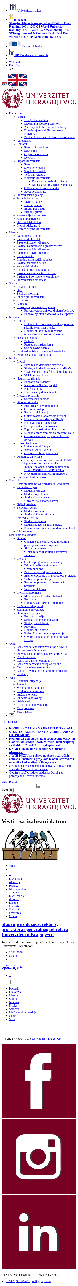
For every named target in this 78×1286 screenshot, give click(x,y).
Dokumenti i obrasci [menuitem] (36, 630)
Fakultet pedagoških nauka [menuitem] (33, 252)
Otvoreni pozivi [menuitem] (33, 568)
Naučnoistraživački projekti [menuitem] (40, 385)
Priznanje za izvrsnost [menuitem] (37, 381)
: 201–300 (32, 23)
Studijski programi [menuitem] (28, 293)
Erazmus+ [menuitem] (30, 599)
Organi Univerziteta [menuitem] (28, 161)
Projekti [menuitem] (21, 558)
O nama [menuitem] (21, 538)
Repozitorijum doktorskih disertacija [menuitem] (45, 473)
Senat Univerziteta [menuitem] (35, 171)
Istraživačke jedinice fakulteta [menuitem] (41, 392)
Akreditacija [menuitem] (24, 140)
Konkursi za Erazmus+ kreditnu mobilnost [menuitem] (49, 528)
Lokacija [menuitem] (29, 157)
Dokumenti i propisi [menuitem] (29, 613)
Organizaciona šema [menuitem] (36, 154)
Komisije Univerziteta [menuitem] (37, 178)
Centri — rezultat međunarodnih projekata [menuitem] (42, 670)
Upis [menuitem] (19, 290)
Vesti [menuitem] (12, 677)
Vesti (12, 865)
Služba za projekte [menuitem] (35, 548)
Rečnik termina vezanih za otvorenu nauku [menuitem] (49, 432)
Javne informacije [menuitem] (27, 198)
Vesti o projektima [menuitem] (35, 589)
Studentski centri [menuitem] (27, 507)
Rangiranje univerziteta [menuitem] (30, 609)
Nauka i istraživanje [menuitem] (28, 378)
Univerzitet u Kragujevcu (47, 1038)
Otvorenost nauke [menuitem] (27, 402)
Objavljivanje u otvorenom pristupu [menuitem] (45, 415)
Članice (13, 995)
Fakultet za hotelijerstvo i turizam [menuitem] (36, 273)
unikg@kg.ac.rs (41, 1281)
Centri (12, 1015)
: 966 (53, 30)
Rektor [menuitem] (28, 164)
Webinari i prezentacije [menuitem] (37, 579)
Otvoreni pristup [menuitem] (34, 409)
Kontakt (14, 65)
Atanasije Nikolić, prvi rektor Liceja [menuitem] (45, 127)
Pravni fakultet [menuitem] (25, 256)
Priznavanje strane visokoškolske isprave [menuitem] (48, 314)
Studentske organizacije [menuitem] (38, 497)
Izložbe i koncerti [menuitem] (27, 694)
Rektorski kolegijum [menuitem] (36, 147)
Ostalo (13, 916)
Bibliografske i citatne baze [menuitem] (40, 422)
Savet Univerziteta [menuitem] (35, 167)
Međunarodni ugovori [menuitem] (30, 606)
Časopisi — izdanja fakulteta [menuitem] (41, 453)
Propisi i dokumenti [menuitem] (28, 225)
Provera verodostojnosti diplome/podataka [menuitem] (49, 310)
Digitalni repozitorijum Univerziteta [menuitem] (45, 429)
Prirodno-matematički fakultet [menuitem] (34, 259)
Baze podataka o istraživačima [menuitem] (42, 426)
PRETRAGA (10, 782)
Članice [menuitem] (13, 232)
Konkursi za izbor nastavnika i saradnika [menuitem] (41, 351)
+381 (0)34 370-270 (18, 1281)
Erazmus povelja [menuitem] (34, 616)
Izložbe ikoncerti (14, 904)
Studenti (14, 1009)
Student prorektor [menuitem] (34, 490)
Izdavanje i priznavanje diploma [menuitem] (36, 307)
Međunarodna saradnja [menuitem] (22, 534)
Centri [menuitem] (12, 643)
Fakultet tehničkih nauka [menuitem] (31, 263)
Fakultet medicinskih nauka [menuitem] (33, 249)
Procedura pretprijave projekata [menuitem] (43, 572)
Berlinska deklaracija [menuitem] (36, 412)
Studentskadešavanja (15, 911)
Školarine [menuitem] (22, 300)
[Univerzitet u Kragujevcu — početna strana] (39, 107)
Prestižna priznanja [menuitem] (28, 395)
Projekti (13, 885)
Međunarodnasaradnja (17, 890)
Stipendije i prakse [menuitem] (28, 517)
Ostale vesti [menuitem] (23, 701)
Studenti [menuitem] (14, 480)
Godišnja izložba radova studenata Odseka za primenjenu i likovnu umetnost (36, 774)
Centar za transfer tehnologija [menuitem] (34, 660)
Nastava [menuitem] (14, 317)
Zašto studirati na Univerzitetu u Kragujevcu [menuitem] (43, 483)
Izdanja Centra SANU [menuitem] (37, 449)
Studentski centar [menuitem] (34, 511)
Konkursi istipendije (15, 880)
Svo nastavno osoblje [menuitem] (37, 347)
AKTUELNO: (10, 722)
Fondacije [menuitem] (22, 674)
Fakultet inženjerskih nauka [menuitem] (33, 242)
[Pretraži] (38, 787)
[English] (17, 85)
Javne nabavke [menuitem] (33, 201)
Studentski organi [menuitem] (27, 487)
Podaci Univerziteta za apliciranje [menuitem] (44, 633)
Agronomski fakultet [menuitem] (29, 235)
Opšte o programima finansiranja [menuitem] (43, 562)
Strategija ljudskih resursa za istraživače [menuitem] (47, 368)
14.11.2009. (16, 952)
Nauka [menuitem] (13, 358)
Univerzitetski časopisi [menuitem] (37, 446)
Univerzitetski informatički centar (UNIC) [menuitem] (42, 653)
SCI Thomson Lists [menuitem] (36, 375)
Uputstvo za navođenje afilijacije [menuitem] (43, 419)
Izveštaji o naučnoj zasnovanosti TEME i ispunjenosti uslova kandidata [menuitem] (48, 461)
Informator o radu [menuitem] (34, 208)
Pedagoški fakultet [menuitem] (28, 266)
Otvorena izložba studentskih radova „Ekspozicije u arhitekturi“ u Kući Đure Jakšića (40, 767)
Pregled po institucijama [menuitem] (38, 344)
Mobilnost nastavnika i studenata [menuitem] (43, 596)
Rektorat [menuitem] (22, 144)
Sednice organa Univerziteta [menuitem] (33, 229)
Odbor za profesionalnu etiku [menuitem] (41, 188)
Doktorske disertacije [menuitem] (29, 456)
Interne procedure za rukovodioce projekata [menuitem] (50, 575)
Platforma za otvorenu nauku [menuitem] (41, 405)
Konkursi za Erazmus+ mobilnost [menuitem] (44, 602)
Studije (13, 998)
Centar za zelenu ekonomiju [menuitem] (33, 667)
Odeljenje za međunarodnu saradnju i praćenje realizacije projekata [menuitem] (46, 543)
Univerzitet (15, 992)
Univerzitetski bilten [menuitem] (29, 222)
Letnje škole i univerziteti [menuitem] (32, 704)
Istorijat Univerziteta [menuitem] (36, 120)
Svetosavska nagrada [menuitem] (36, 398)
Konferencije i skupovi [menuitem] (30, 691)
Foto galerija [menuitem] (24, 711)
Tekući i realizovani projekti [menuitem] (41, 565)
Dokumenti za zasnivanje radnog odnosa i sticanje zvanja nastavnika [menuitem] (49, 325)
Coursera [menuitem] (22, 303)
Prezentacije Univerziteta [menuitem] (31, 215)
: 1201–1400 (36, 28)
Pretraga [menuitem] (29, 341)
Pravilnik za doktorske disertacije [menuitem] (44, 364)
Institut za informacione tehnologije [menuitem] (38, 276)
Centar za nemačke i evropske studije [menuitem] (39, 664)
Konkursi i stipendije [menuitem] (29, 681)
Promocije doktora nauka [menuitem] (32, 477)
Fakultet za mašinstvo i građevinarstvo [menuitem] (39, 246)
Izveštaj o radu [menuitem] (33, 205)
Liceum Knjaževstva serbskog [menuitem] (42, 123)
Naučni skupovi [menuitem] (33, 388)
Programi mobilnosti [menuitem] (29, 592)
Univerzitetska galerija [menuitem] (30, 195)
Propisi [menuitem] (21, 320)
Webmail (14, 62)
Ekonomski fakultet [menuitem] (28, 239)
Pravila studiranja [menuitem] (27, 286)
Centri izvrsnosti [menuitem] (26, 657)
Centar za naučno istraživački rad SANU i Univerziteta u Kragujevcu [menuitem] (42, 648)
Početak (14, 988)
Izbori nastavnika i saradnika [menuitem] (34, 354)
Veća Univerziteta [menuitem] (34, 174)
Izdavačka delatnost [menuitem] (28, 443)
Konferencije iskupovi (17, 897)
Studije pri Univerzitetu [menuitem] (30, 297)
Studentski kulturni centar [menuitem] (39, 514)
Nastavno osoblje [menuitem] (27, 337)
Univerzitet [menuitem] (15, 113)
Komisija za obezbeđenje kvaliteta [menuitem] (52, 184)
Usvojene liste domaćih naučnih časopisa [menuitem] (48, 371)
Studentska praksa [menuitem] (35, 521)
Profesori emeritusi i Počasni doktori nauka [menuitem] (49, 137)
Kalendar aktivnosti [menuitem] (28, 218)
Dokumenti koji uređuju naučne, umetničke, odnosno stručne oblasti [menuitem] (45, 332)
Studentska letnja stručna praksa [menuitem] (43, 524)
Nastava (14, 1002)
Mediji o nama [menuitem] (25, 708)
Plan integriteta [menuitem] (33, 212)
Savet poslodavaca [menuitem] (35, 191)
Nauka (13, 1005)
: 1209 (42, 36)
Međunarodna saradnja (22, 1012)
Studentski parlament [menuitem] (36, 494)
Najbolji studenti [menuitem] (26, 504)
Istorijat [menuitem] (21, 116)
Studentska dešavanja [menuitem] (29, 698)
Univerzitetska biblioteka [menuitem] (31, 280)
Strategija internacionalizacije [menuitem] (41, 619)
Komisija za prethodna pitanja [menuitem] (49, 181)
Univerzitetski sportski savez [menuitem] (41, 500)
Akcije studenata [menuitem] (27, 531)
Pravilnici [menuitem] (30, 626)
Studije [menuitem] (13, 283)
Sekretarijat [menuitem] (31, 150)
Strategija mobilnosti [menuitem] (36, 623)
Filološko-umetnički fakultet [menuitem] (33, 269)
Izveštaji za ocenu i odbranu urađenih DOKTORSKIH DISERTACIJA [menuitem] (46, 468)
